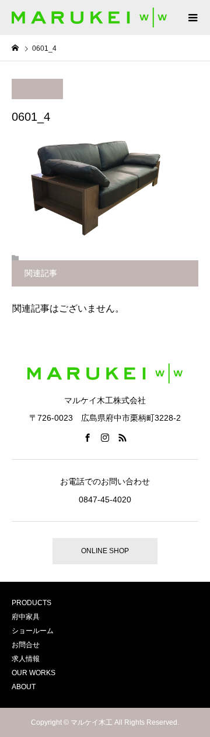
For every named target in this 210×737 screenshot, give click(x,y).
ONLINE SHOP (105, 551)
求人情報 (26, 659)
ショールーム (33, 631)
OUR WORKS (33, 673)
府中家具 (26, 617)
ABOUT (24, 687)
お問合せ (26, 645)
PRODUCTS (31, 603)
